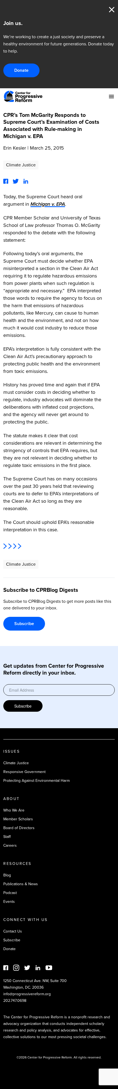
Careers (10, 845)
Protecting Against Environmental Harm (36, 780)
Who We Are (13, 810)
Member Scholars (18, 819)
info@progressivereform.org (27, 994)
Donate (21, 70)
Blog (7, 875)
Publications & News (20, 884)
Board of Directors (19, 828)
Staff (7, 837)
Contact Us (12, 931)
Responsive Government (24, 772)
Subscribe (24, 623)
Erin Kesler (14, 148)
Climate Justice (21, 165)
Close (112, 10)
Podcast (10, 893)
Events (9, 901)
